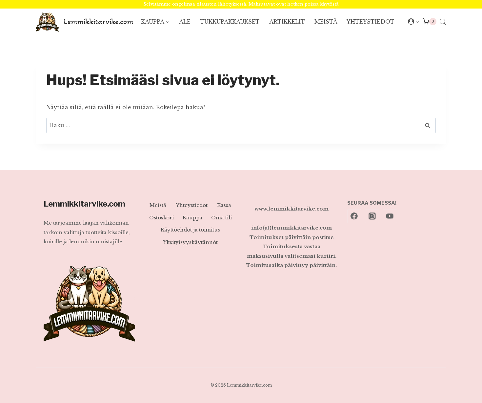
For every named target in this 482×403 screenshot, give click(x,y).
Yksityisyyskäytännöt (190, 242)
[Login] (413, 21)
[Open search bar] (443, 22)
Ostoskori (161, 217)
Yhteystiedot (370, 21)
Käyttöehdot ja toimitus (190, 230)
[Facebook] (354, 216)
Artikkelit (287, 21)
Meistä (325, 21)
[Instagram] (372, 216)
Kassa (224, 205)
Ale (185, 21)
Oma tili (221, 217)
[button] (417, 22)
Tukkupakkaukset (230, 21)
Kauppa (192, 217)
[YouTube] (390, 216)
